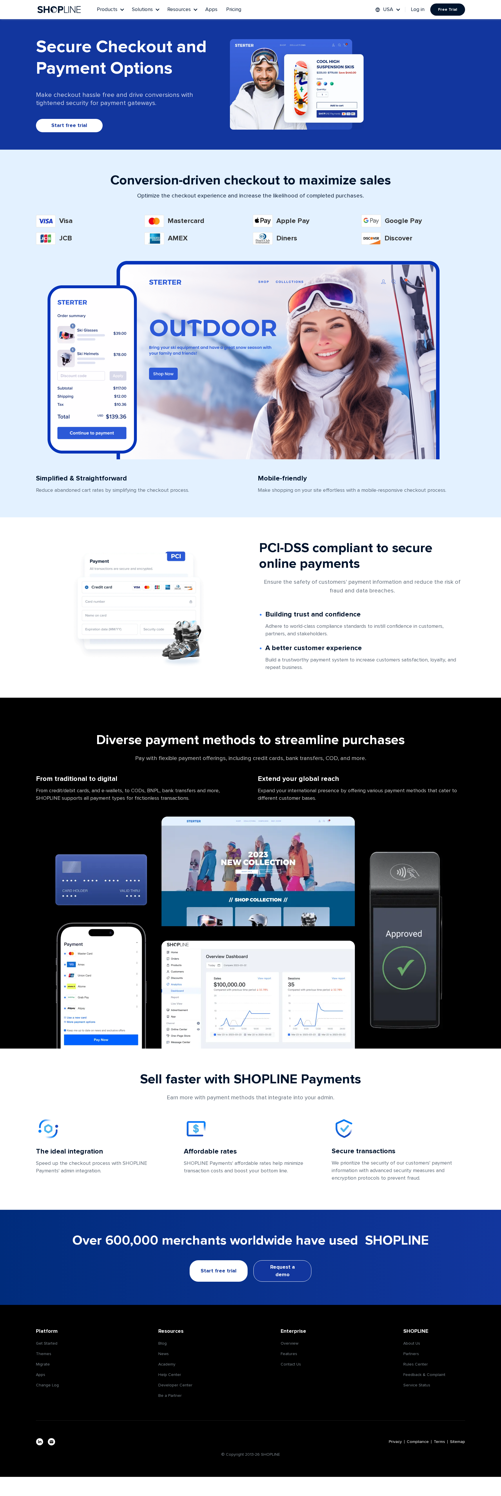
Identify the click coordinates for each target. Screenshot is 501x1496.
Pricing (233, 9)
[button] (110, 9)
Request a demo (282, 1271)
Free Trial (447, 10)
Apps (211, 9)
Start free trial (69, 125)
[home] (59, 9)
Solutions (142, 9)
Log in (417, 9)
